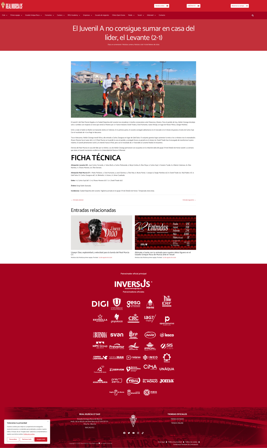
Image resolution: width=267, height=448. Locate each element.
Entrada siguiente (189, 200)
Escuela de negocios (102, 15)
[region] (27, 432)
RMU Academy (73, 15)
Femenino (48, 15)
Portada (95, 257)
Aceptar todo (41, 439)
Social (140, 15)
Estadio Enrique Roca (32, 15)
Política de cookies (29, 434)
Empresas (86, 15)
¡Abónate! (150, 15)
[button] (252, 15)
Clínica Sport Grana (118, 15)
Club (3, 15)
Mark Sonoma (107, 443)
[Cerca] (48, 421)
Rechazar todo (26, 439)
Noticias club (138, 44)
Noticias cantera (128, 44)
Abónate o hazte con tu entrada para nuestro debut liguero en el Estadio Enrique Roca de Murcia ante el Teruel (163, 253)
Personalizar (13, 439)
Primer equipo (15, 15)
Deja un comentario (114, 44)
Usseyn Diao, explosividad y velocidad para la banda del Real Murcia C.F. (100, 253)
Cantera (59, 15)
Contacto (162, 15)
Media (130, 15)
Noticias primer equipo (86, 257)
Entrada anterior (77, 200)
